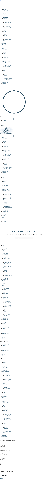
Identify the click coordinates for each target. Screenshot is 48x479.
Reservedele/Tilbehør (5, 19)
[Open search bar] (0, 117)
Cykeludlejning (4, 44)
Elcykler (4, 13)
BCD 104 (5, 32)
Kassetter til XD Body (7, 69)
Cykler (3, 8)
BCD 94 (5, 34)
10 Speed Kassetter (7, 22)
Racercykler (5, 18)
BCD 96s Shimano (7, 36)
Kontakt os (4, 328)
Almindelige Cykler (6, 10)
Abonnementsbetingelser (6, 327)
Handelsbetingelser (5, 325)
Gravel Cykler (5, 56)
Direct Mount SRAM (7, 39)
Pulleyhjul (4, 30)
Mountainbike (5, 17)
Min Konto (3, 329)
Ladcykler (4, 14)
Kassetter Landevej (7, 27)
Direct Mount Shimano (8, 38)
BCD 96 (5, 35)
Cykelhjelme (4, 43)
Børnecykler (5, 12)
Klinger (4, 31)
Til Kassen (4, 120)
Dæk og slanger (5, 40)
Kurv (3, 331)
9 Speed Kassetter (7, 26)
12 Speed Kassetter (7, 25)
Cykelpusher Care (5, 42)
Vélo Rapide (5, 9)
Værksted (3, 86)
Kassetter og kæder (6, 21)
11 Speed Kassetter (7, 23)
